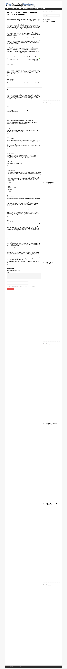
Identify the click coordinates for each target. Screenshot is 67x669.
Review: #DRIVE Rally (51, 21)
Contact (43, 8)
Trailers (31, 8)
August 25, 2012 (10, 17)
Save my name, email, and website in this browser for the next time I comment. (21, 286)
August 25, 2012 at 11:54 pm (10, 90)
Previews (37, 8)
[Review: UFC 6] (45, 420)
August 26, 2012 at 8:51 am (10, 153)
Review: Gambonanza (51, 584)
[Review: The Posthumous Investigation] (45, 339)
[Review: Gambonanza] (45, 661)
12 (24, 17)
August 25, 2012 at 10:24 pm (10, 80)
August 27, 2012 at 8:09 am (11, 170)
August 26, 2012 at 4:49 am (10, 118)
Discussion (21, 17)
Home (7, 8)
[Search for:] (52, 15)
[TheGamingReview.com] (21, 6)
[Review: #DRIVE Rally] (45, 98)
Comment (8, 272)
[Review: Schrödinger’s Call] (45, 500)
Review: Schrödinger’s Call (52, 423)
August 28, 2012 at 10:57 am (12, 187)
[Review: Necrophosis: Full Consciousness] (45, 580)
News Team (16, 17)
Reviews (12, 8)
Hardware (25, 8)
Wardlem (8, 137)
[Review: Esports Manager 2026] (45, 179)
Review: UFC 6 (49, 343)
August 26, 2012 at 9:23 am (10, 196)
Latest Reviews (46, 19)
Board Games (18, 8)
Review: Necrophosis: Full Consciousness (52, 504)
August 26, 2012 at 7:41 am (10, 138)
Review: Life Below (50, 182)
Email (7, 283)
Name (8, 280)
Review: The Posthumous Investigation (52, 263)
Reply (8, 75)
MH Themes (21, 666)
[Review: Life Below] (45, 259)
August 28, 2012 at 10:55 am (10, 221)
